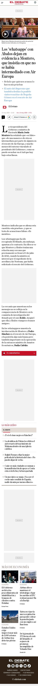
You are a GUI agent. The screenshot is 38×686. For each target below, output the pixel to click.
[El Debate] (19, 2)
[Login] (35, 2)
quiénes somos (12, 670)
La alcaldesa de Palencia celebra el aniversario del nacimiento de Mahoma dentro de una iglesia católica (20, 445)
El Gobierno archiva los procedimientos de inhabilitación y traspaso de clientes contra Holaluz (10, 595)
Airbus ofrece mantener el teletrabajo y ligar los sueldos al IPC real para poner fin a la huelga (28, 594)
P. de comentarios (25, 675)
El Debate (13, 106)
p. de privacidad (28, 673)
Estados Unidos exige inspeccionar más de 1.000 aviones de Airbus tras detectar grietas (9, 634)
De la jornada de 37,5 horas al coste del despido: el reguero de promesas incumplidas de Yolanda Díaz (28, 641)
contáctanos (25, 670)
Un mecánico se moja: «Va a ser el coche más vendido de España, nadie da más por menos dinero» (19, 479)
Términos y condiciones (11, 673)
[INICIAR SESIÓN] (35, 2)
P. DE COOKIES (11, 675)
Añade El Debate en (20, 117)
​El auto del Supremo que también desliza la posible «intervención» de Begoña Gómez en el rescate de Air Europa (18, 94)
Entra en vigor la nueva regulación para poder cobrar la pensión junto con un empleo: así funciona (28, 618)
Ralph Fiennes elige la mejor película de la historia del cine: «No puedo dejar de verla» (20, 457)
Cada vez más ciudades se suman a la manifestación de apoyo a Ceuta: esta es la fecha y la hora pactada (20, 468)
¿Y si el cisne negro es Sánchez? (19, 435)
